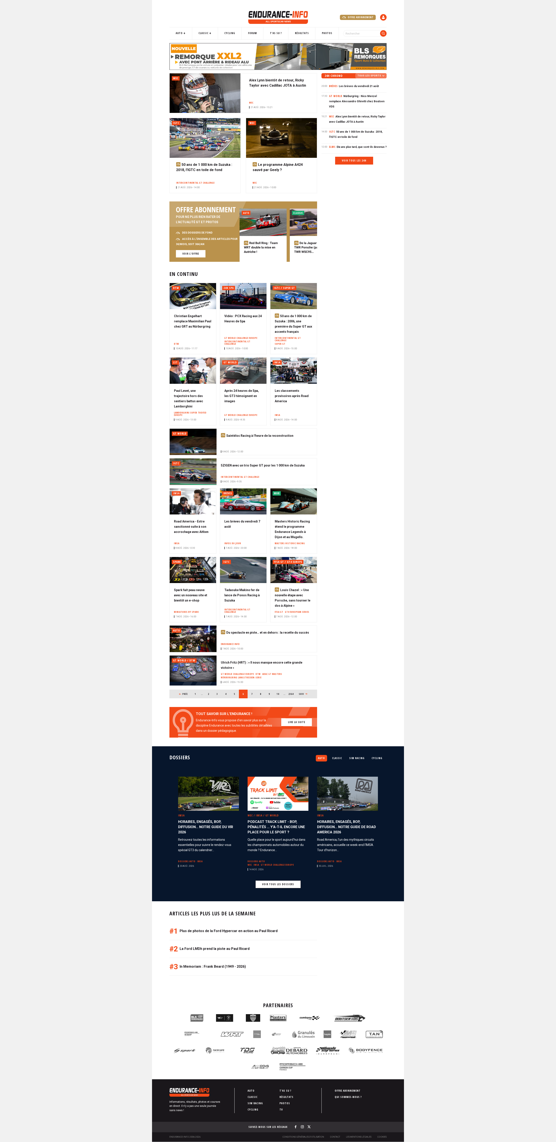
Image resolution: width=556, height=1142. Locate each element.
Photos (327, 33)
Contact (335, 1137)
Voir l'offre (190, 253)
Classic (203, 33)
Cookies (382, 1137)
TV (281, 1109)
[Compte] (383, 17)
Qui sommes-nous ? (348, 1097)
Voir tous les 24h (354, 160)
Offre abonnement (360, 17)
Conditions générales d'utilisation (303, 1137)
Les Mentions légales (358, 1137)
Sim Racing (356, 758)
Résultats (302, 33)
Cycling (229, 33)
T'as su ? (276, 33)
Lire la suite (296, 722)
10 (279, 693)
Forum (252, 33)
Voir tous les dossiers (278, 884)
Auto (179, 33)
